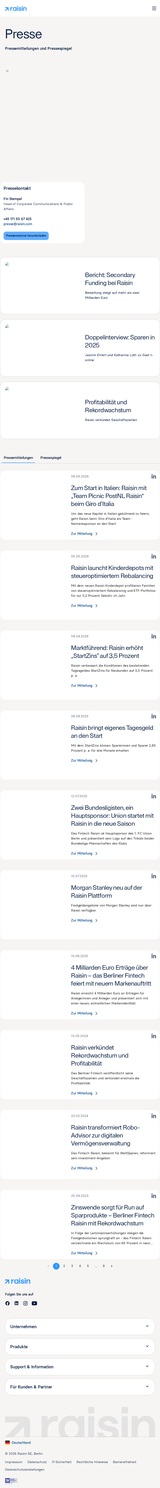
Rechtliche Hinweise (92, 1462)
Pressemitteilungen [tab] (18, 458)
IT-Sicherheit (61, 1462)
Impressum (13, 1462)
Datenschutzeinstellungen (24, 1469)
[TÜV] (11, 1481)
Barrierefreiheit (124, 1462)
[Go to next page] (111, 1266)
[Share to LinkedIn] (153, 476)
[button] (154, 8)
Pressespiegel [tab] (50, 458)
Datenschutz (37, 1462)
